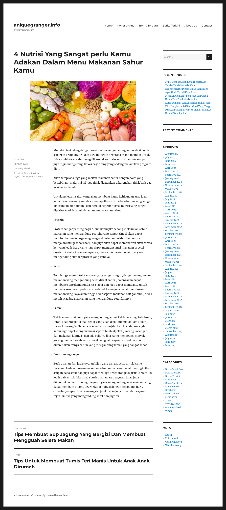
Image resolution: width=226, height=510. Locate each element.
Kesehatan (170, 390)
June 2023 (170, 202)
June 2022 (170, 237)
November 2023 (173, 185)
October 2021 (172, 261)
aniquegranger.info (37, 25)
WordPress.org (173, 445)
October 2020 (172, 303)
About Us (190, 25)
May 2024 (170, 164)
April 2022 (170, 241)
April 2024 (170, 168)
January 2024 (172, 178)
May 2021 (170, 279)
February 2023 (172, 216)
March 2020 (171, 328)
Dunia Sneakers (173, 383)
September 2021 (173, 265)
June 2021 (170, 275)
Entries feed (171, 438)
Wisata (168, 411)
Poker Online (126, 25)
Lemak (24, 176)
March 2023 (171, 213)
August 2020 (172, 310)
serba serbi (171, 397)
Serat (41, 176)
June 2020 (170, 317)
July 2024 (170, 157)
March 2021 (171, 286)
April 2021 (170, 282)
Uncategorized (22, 168)
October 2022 (172, 230)
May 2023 (170, 206)
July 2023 (170, 199)
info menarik (172, 386)
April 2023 (170, 209)
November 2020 (173, 300)
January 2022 (172, 251)
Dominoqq (171, 379)
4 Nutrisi (18, 173)
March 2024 (171, 171)
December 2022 (173, 223)
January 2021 (172, 293)
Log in (168, 434)
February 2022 (173, 248)
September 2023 (173, 192)
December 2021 (173, 255)
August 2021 (171, 268)
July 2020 (170, 314)
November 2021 (173, 258)
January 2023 (172, 220)
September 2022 (173, 234)
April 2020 (170, 324)
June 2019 (170, 341)
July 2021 (170, 272)
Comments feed (173, 441)
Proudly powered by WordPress (53, 495)
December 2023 (173, 181)
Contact (207, 25)
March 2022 (171, 244)
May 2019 (170, 345)
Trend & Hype (172, 404)
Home (108, 25)
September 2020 (173, 307)
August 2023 (171, 195)
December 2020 (173, 296)
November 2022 (173, 227)
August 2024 (172, 154)
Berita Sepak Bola (174, 369)
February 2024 (173, 174)
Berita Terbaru (148, 25)
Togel (168, 400)
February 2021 (172, 289)
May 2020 (170, 321)
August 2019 (171, 335)
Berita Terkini (171, 25)
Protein (33, 176)
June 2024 (170, 161)
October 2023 (172, 188)
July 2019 (170, 338)
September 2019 (173, 331)
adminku (19, 159)
